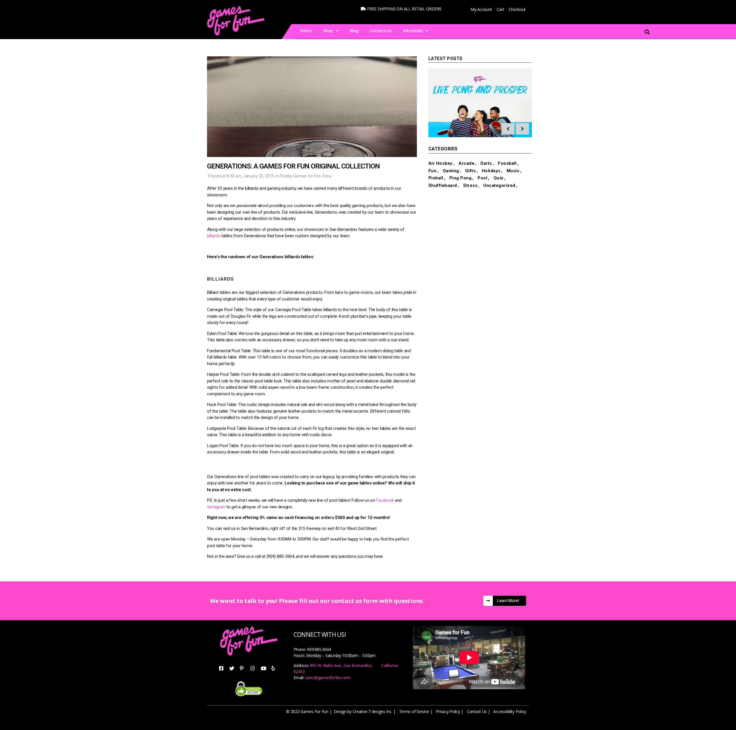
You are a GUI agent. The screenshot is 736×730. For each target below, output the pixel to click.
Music (513, 170)
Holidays (491, 170)
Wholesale (413, 30)
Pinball (435, 178)
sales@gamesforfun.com (327, 677)
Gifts (470, 170)
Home (306, 30)
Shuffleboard (442, 185)
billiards (214, 235)
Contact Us (381, 30)
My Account (481, 9)
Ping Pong (460, 178)
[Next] (522, 129)
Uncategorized (499, 185)
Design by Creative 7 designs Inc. (363, 711)
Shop (328, 30)
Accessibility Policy (509, 711)
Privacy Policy (448, 711)
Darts (486, 163)
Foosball (507, 163)
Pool (284, 176)
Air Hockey (440, 163)
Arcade (466, 163)
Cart (500, 9)
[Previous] (508, 129)
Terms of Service (414, 711)
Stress (470, 185)
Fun (432, 170)
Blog (354, 30)
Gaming (451, 170)
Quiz (499, 178)
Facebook (385, 500)
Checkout (517, 9)
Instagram (216, 506)
